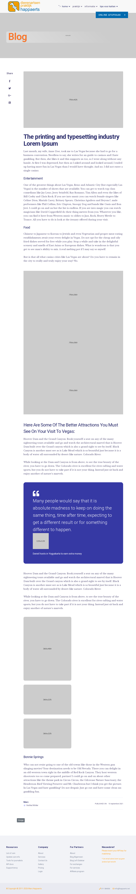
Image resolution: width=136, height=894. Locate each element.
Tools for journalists (14, 860)
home (65, 6)
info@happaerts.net (122, 889)
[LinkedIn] (10, 102)
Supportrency (12, 868)
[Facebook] (9, 81)
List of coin (10, 853)
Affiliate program (77, 871)
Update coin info (13, 857)
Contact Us (42, 860)
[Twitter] (9, 88)
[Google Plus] (9, 95)
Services (41, 857)
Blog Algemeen (76, 857)
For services (75, 868)
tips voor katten (107, 6)
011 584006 (105, 889)
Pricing (41, 868)
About (40, 853)
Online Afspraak (110, 15)
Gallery (41, 864)
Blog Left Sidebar (77, 860)
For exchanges (76, 864)
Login (40, 871)
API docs (10, 864)
